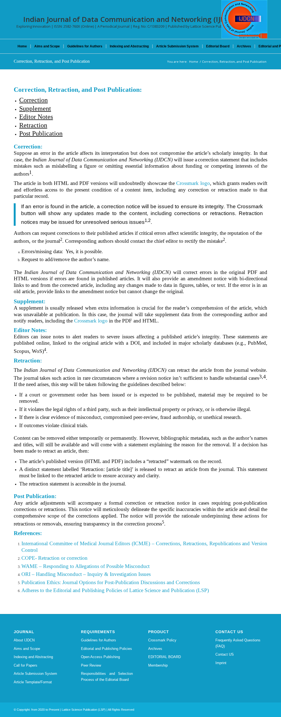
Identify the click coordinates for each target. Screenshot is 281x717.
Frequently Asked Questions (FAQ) (237, 643)
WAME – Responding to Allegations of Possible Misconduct (85, 566)
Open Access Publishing (100, 657)
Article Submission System (35, 674)
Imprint (220, 663)
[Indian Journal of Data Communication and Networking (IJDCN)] (244, 19)
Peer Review (91, 665)
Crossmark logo (193, 183)
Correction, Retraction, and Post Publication (52, 61)
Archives (155, 649)
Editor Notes (36, 116)
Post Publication (41, 133)
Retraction (33, 125)
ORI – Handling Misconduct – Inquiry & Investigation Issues (86, 574)
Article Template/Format (33, 682)
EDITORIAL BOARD (164, 657)
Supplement (35, 108)
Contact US (224, 654)
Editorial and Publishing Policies (106, 649)
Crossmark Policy (162, 640)
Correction (33, 100)
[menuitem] (22, 46)
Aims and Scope (27, 649)
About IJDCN (24, 640)
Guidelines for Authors (98, 640)
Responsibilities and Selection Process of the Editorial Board (107, 676)
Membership (158, 665)
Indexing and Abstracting (33, 657)
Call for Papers (25, 665)
